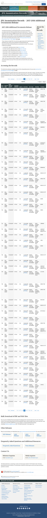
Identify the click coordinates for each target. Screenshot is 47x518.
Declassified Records (28, 491)
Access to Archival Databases (5, 494)
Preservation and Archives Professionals (18, 489)
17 (27, 79)
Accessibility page (30, 472)
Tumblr (23, 508)
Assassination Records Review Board (41, 47)
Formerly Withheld (16, 86)
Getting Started (27, 485)
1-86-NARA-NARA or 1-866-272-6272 (23, 516)
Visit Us (33, 8)
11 (17, 79)
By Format (3, 487)
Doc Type (31, 86)
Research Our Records (4, 8)
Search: (23, 81)
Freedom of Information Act (27, 513)
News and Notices (38, 485)
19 (31, 79)
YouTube (25, 508)
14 (22, 79)
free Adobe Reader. (14, 471)
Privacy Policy (18, 513)
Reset (44, 81)
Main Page (40, 33)
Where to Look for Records (27, 494)
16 (26, 79)
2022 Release (27, 435)
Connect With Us (23, 506)
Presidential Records (5, 492)
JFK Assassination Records (19, 15)
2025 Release (7, 434)
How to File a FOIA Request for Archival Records (28, 499)
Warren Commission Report (40, 38)
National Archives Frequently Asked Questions (27, 488)
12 (19, 79)
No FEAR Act (35, 513)
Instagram (21, 508)
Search (43, 4)
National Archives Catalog (6, 490)
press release (21, 47)
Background (40, 35)
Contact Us (43, 2)
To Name (42, 86)
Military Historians (16, 487)
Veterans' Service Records (14, 8)
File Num (37, 86)
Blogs (27, 508)
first (9, 79)
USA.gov (39, 513)
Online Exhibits (4, 498)
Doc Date (26, 86)
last (38, 79)
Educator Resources (23, 8)
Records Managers (16, 490)
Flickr (29, 508)
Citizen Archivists (29, 2)
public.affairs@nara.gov (33, 457)
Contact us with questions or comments (8, 477)
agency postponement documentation (28, 431)
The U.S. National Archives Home (12, 3)
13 (20, 79)
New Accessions (38, 487)
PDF (25, 90)
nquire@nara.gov (9, 457)
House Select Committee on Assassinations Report (41, 42)
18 (29, 79)
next (35, 79)
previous (12, 79)
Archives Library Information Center (5, 497)
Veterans (14, 492)
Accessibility (13, 513)
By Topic (3, 485)
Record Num (6, 86)
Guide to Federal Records (29, 490)
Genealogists (15, 485)
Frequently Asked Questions (11, 445)
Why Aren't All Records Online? (28, 496)
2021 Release (39, 435)
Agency (21, 86)
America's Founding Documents (42, 8)
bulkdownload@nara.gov (10, 424)
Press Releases (29, 445)
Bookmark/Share (37, 2)
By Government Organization (4, 489)
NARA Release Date (10, 85)
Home (3, 15)
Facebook (17, 508)
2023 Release (16, 435)
